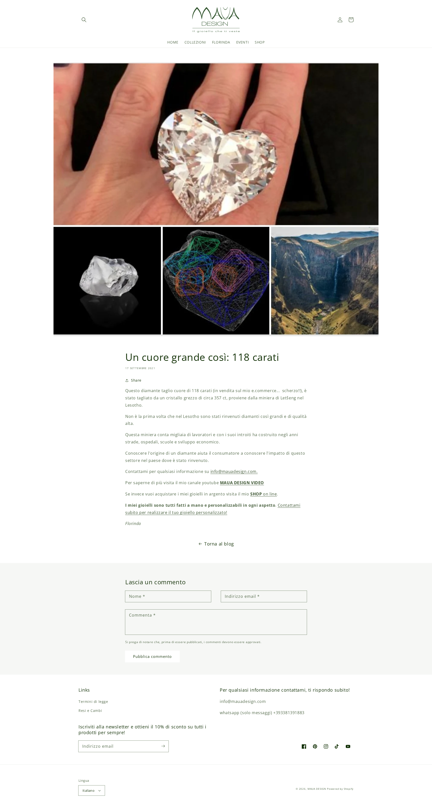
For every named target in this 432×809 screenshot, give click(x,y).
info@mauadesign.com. (234, 471)
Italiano (88, 790)
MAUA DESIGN (317, 788)
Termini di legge (93, 701)
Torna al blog (219, 544)
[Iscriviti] (163, 746)
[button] (84, 19)
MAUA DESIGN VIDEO (242, 482)
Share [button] (136, 380)
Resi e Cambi (90, 710)
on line (263, 494)
